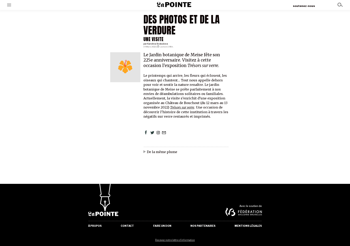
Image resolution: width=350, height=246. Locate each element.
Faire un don (162, 226)
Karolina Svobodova (157, 44)
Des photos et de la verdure (181, 24)
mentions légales (248, 226)
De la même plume (162, 152)
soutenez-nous (304, 5)
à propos (95, 226)
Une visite (153, 39)
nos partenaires (203, 226)
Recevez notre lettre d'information (175, 240)
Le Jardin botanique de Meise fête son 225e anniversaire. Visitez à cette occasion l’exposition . (181, 60)
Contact (127, 226)
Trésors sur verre (182, 107)
